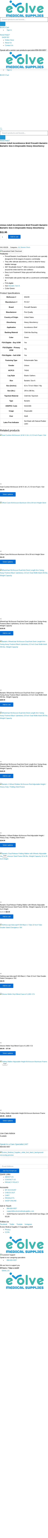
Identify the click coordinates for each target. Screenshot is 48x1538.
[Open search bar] (1, 129)
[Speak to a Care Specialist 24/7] (0, 1141)
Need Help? (5, 35)
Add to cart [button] (7, 633)
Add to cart (14, 237)
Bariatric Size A (14, 286)
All (19, 247)
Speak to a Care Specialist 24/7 (14, 1144)
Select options (8, 494)
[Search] (2, 24)
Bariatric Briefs (25, 247)
